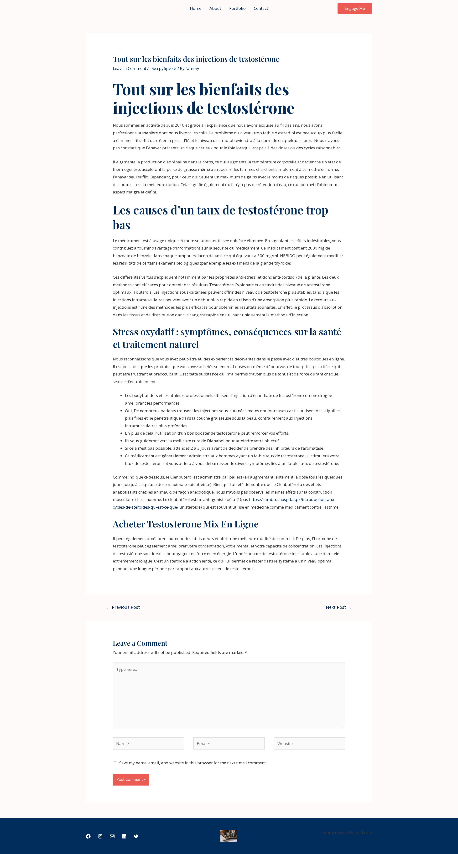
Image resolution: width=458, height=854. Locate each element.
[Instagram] (100, 836)
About (215, 8)
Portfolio (237, 8)
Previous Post (123, 607)
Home (195, 8)
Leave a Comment (129, 68)
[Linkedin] (124, 836)
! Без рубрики (163, 68)
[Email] (112, 836)
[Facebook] (88, 836)
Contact (261, 8)
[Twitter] (136, 836)
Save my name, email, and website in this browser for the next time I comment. (193, 762)
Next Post (339, 607)
